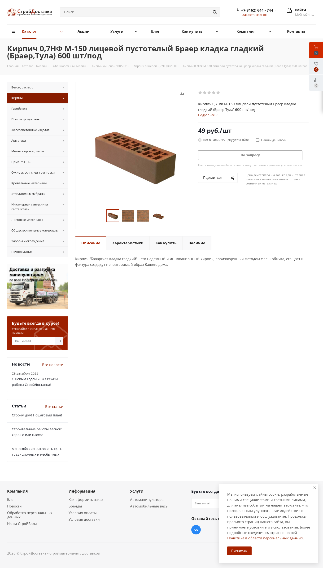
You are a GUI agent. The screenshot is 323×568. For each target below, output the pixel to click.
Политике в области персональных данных (265, 538)
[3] (209, 93)
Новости (14, 506)
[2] (205, 93)
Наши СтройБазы (22, 523)
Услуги (137, 491)
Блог (11, 499)
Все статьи (54, 406)
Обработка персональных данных (29, 514)
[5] (218, 93)
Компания (17, 491)
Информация (82, 491)
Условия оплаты (83, 512)
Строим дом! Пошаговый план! (37, 415)
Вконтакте (196, 529)
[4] (214, 93)
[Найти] (214, 12)
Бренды (75, 506)
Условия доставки (84, 519)
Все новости (52, 364)
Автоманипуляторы (147, 499)
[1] (200, 93)
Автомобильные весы (149, 506)
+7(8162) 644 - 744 (257, 10)
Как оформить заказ (86, 499)
